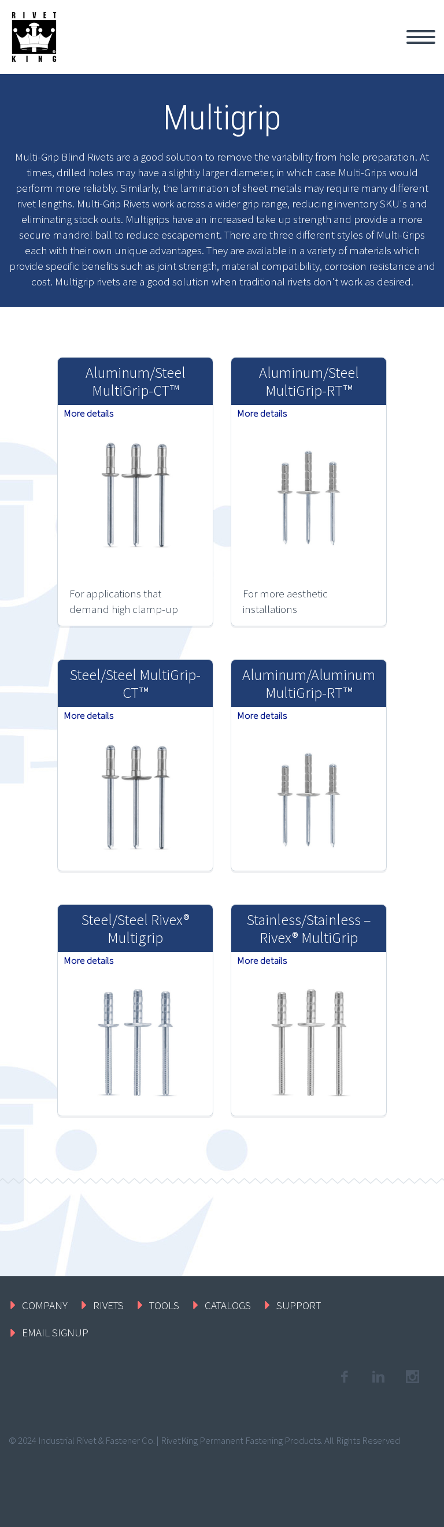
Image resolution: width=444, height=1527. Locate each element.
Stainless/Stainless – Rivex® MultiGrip (309, 928)
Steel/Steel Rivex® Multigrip (136, 928)
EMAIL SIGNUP (55, 1332)
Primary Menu (420, 37)
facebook (344, 1376)
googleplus (412, 1376)
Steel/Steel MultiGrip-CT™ (135, 683)
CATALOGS (228, 1305)
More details (88, 413)
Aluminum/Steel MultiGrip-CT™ (136, 381)
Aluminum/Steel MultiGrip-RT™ (309, 381)
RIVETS (108, 1305)
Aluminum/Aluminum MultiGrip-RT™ (308, 683)
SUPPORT (298, 1305)
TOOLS (164, 1305)
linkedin (378, 1376)
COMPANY (45, 1305)
